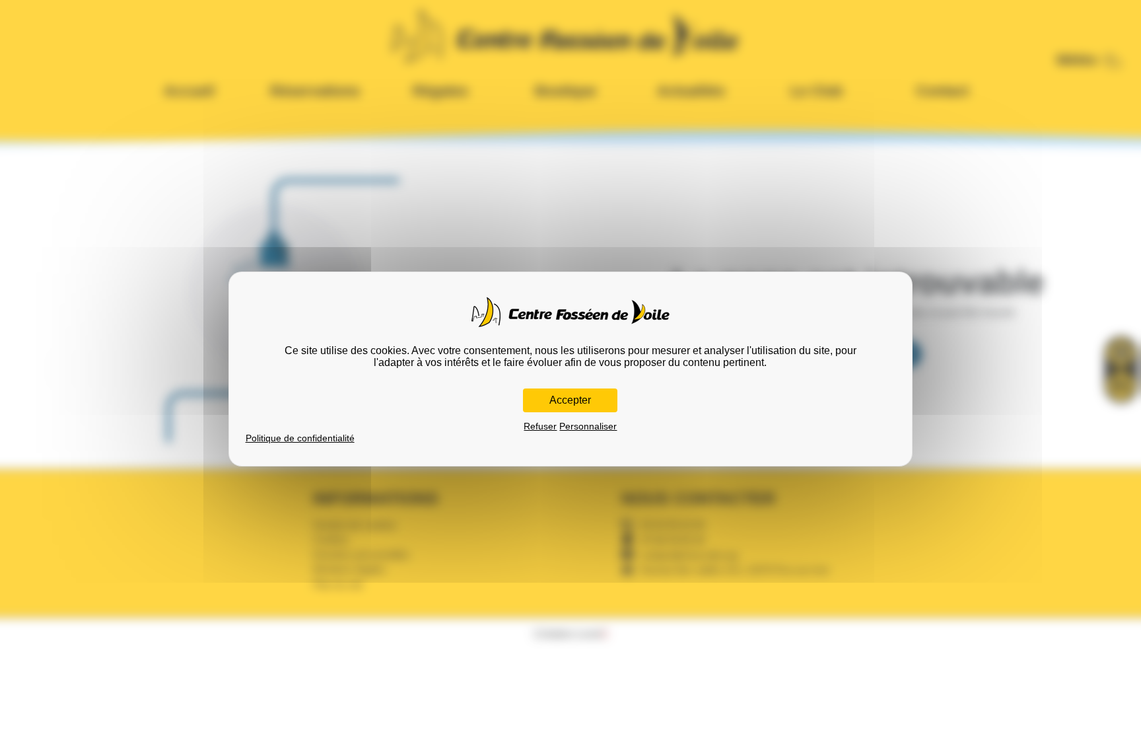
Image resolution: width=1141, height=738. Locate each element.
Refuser (540, 426)
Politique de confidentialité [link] (300, 438)
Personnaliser (588, 426)
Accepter (570, 400)
